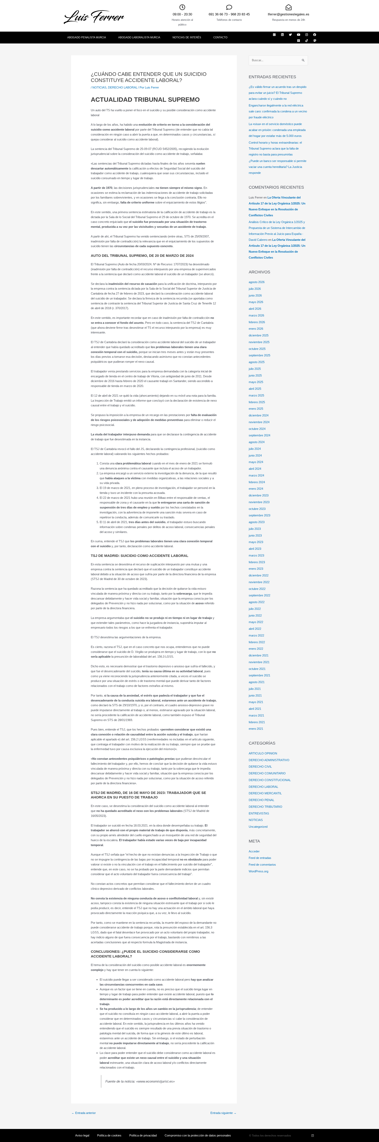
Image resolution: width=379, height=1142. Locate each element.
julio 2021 (255, 688)
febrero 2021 (257, 722)
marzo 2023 (256, 555)
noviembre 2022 (259, 582)
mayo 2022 (256, 622)
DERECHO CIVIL (260, 766)
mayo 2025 (256, 382)
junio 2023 (255, 535)
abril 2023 (255, 548)
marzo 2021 (256, 715)
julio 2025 (255, 368)
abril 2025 (255, 388)
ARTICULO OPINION (263, 753)
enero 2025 (256, 408)
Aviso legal (82, 1135)
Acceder (254, 851)
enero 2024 (256, 488)
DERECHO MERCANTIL (265, 793)
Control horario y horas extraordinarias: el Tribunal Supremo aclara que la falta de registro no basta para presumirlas (275, 148)
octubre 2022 (257, 588)
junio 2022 (255, 615)
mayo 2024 (256, 462)
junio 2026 (255, 295)
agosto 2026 (257, 282)
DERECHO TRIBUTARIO (265, 806)
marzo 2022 (256, 635)
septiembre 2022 (259, 595)
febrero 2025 (257, 402)
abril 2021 (255, 708)
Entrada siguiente (223, 1113)
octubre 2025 (257, 348)
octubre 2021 (257, 668)
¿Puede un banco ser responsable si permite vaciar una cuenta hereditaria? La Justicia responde (277, 166)
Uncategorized (258, 826)
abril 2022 (255, 628)
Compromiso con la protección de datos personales (198, 1135)
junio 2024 (255, 455)
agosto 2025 (257, 362)
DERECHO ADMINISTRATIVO (269, 760)
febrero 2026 (257, 322)
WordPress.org (258, 871)
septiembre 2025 (259, 355)
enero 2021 (256, 728)
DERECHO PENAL (261, 800)
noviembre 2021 (259, 662)
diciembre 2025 (258, 335)
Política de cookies (109, 1135)
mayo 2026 (256, 302)
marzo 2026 (256, 315)
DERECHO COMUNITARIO (267, 773)
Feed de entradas (260, 858)
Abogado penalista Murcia (86, 37)
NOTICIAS (99, 87)
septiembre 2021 (259, 675)
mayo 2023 (256, 542)
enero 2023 (256, 568)
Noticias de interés (187, 37)
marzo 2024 (256, 475)
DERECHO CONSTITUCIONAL (270, 780)
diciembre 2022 (258, 575)
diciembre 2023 (258, 495)
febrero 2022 (257, 642)
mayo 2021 (256, 702)
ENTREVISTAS (259, 813)
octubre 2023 (257, 508)
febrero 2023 (257, 562)
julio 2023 (255, 528)
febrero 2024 (257, 482)
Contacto (220, 37)
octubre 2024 (257, 428)
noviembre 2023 (259, 502)
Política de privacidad (143, 1135)
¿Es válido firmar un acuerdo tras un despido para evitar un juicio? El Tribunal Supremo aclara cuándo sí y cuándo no (277, 92)
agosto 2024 (257, 442)
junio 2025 (255, 375)
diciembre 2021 (258, 655)
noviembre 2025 (259, 342)
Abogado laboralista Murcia (139, 37)
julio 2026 (255, 288)
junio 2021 (255, 695)
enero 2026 (256, 328)
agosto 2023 (257, 522)
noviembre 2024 (259, 422)
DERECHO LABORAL (122, 87)
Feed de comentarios (262, 864)
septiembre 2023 (259, 515)
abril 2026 (255, 308)
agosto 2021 (257, 682)
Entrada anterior (83, 1113)
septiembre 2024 (259, 435)
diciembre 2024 (258, 415)
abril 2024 (255, 468)
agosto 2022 (257, 602)
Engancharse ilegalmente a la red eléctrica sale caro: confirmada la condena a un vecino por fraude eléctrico (278, 111)
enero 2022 (256, 648)
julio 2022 (255, 608)
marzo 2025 (256, 395)
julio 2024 (255, 448)
